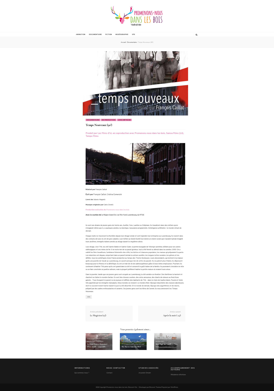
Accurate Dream (145, 373)
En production (108, 120)
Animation (80, 34)
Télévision (99, 341)
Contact (109, 373)
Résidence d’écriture (178, 374)
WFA (88, 297)
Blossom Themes (155, 387)
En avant (133, 341)
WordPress (174, 387)
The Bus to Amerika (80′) (131, 346)
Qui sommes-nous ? (81, 373)
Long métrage (124, 120)
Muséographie (121, 34)
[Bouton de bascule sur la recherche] (196, 35)
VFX (133, 34)
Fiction (108, 34)
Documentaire (95, 34)
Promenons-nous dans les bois (116, 387)
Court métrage (169, 338)
